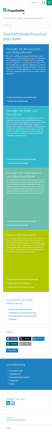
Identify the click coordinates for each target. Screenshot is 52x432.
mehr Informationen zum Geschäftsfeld (22, 97)
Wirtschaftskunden (16, 370)
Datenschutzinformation (15, 420)
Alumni (12, 384)
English (34, 3)
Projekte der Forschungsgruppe (19, 283)
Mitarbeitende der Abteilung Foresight (23, 316)
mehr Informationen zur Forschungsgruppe (23, 279)
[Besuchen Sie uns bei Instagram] (13, 403)
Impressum (10, 418)
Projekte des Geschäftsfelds (18, 101)
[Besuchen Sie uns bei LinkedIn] (8, 403)
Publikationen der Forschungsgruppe (21, 287)
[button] (12, 339)
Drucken (12, 350)
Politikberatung (15, 374)
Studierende (14, 380)
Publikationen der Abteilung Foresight (22, 312)
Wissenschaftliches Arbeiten (19, 377)
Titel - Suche (44, 2)
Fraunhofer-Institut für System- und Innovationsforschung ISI (23, 18)
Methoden (13, 319)
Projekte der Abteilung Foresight (21, 309)
